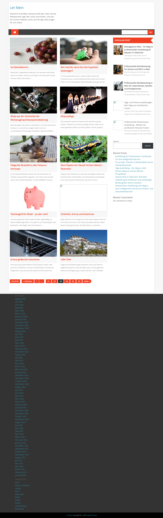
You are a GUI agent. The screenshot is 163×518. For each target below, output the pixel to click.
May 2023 (19, 396)
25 (73, 281)
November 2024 (22, 352)
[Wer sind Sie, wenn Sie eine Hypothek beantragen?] (83, 51)
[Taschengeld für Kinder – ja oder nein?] (33, 197)
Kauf (17, 491)
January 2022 (20, 443)
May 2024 (19, 360)
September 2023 (22, 384)
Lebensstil (19, 494)
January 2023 (20, 407)
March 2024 (20, 366)
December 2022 (21, 410)
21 (48, 281)
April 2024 (19, 363)
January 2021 (20, 475)
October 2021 (20, 451)
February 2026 (21, 316)
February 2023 (21, 404)
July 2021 (19, 460)
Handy (18, 488)
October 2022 (20, 416)
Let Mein (17, 7)
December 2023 (21, 375)
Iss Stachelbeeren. (20, 67)
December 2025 (21, 322)
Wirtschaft (19, 509)
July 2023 (19, 390)
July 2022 (19, 425)
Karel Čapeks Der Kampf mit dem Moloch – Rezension (82, 167)
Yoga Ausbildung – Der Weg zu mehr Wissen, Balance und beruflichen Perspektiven (130, 171)
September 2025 (22, 328)
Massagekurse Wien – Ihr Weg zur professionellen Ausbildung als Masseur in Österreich (138, 49)
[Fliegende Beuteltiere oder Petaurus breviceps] (33, 149)
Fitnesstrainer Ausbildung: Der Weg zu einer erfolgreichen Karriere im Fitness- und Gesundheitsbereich (134, 188)
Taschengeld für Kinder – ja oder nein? (29, 214)
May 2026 (19, 307)
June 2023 (19, 393)
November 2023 (22, 378)
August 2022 (20, 422)
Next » (87, 281)
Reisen (18, 503)
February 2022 (21, 440)
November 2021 (22, 448)
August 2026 (20, 299)
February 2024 (21, 369)
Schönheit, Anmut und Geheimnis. (77, 214)
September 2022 (22, 419)
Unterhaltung (20, 506)
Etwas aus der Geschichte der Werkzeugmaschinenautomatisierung (29, 118)
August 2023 (20, 387)
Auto (17, 482)
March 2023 (20, 401)
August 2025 (20, 331)
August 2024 (20, 354)
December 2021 (21, 446)
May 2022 (19, 431)
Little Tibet (66, 259)
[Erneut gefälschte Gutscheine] (33, 243)
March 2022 (20, 437)
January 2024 (20, 372)
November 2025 (22, 325)
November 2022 (22, 413)
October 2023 (20, 381)
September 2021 (22, 454)
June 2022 (19, 428)
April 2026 (19, 310)
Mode (17, 497)
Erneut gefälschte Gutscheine (25, 259)
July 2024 (19, 357)
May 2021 (19, 463)
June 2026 (19, 305)
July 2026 (19, 302)
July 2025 (19, 334)
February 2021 (21, 472)
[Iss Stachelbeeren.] (33, 51)
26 (79, 281)
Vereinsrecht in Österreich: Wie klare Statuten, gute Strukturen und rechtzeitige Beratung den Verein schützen (133, 180)
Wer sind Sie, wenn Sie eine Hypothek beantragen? (79, 69)
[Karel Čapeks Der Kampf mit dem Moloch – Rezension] (83, 149)
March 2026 (20, 313)
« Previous (27, 281)
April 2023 (19, 399)
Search (116, 141)
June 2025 (19, 337)
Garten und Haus (22, 485)
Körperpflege (67, 116)
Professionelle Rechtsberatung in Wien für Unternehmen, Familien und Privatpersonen (138, 86)
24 (67, 281)
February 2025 (21, 349)
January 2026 (20, 319)
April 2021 (19, 466)
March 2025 (20, 346)
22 (55, 281)
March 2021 (20, 469)
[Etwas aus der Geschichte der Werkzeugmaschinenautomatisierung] (33, 99)
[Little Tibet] (83, 243)
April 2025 (19, 343)
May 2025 (19, 340)
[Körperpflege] (83, 99)
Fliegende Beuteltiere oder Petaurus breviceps (29, 167)
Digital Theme (92, 515)
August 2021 (20, 457)
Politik (17, 500)
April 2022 (19, 434)
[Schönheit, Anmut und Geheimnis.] (83, 197)
